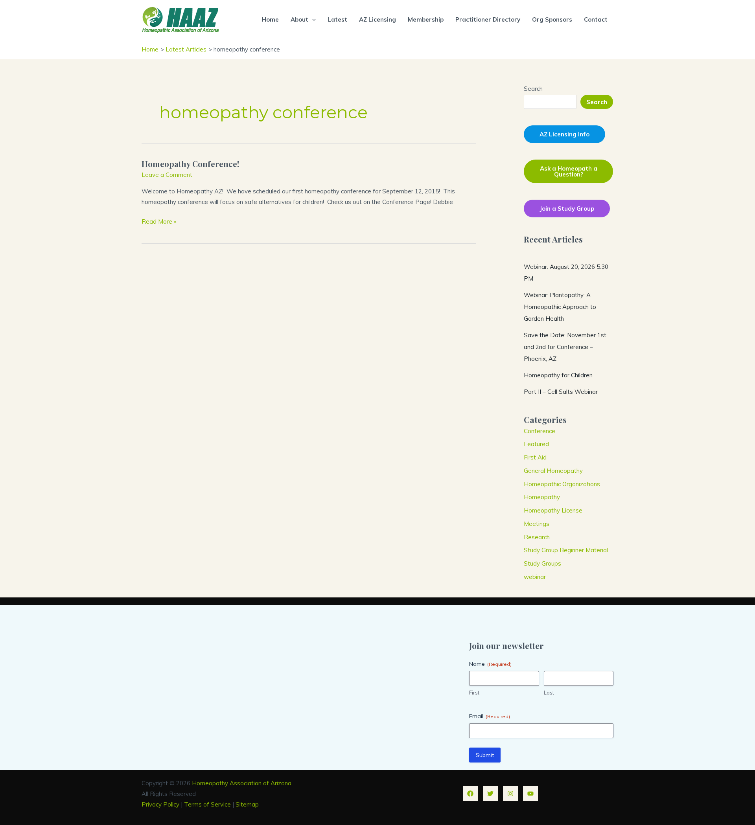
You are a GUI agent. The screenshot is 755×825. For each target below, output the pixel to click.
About (299, 19)
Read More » (159, 222)
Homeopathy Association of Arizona (241, 783)
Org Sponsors (552, 19)
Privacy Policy (160, 804)
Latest (337, 19)
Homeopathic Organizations (562, 484)
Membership (426, 19)
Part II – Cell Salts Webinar (561, 391)
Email (489, 716)
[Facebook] (470, 793)
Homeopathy (542, 497)
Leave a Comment (167, 174)
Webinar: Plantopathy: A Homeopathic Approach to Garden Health (560, 306)
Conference (539, 431)
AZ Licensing (377, 19)
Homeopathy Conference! (190, 163)
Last (549, 692)
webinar (535, 577)
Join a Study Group (567, 208)
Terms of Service (207, 804)
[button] (312, 19)
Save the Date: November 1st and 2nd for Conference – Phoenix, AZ (565, 346)
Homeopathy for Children (558, 375)
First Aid (535, 457)
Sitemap (247, 804)
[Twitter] (490, 793)
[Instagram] (510, 793)
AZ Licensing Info (564, 134)
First (474, 692)
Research (537, 537)
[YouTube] (530, 793)
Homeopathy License (553, 510)
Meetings (536, 523)
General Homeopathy (553, 470)
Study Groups (542, 563)
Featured (536, 444)
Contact (596, 19)
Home (270, 19)
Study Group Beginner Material (566, 550)
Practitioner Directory (487, 19)
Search (533, 88)
